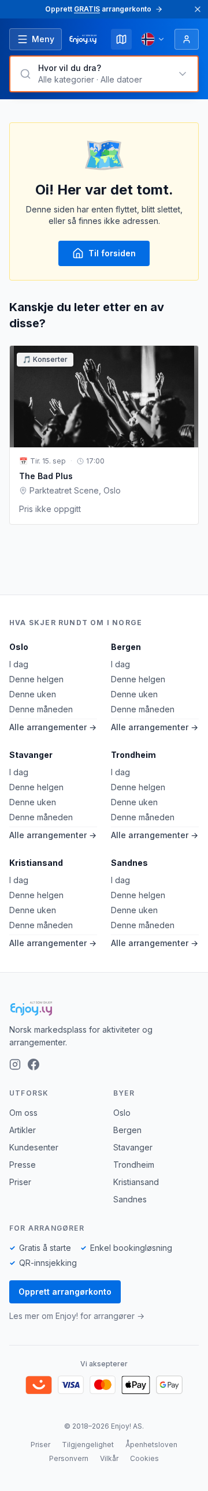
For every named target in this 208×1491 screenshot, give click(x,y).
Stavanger (31, 755)
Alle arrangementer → (52, 727)
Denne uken (32, 694)
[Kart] (121, 39)
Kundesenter (33, 1147)
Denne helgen (36, 679)
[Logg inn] (186, 39)
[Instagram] (15, 1064)
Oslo (18, 647)
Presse (22, 1164)
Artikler (22, 1130)
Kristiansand (36, 863)
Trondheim (133, 755)
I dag (18, 664)
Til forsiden (112, 253)
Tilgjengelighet (88, 1444)
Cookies (144, 1458)
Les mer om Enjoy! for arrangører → (76, 1316)
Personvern (68, 1458)
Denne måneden (41, 709)
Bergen (126, 647)
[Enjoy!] (104, 1008)
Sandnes (129, 863)
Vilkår (109, 1458)
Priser (20, 1182)
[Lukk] (198, 9)
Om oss (23, 1113)
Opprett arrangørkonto (65, 1291)
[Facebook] (33, 1064)
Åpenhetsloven (151, 1444)
